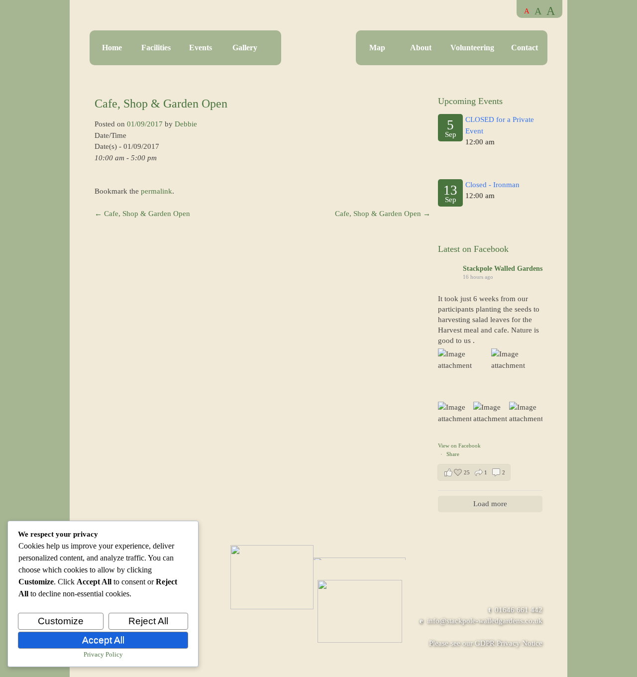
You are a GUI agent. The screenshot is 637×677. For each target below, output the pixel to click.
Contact (524, 47)
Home (112, 47)
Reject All (148, 621)
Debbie (186, 124)
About (420, 47)
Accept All (103, 640)
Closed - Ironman (492, 185)
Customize (61, 621)
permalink (156, 191)
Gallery (244, 47)
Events (200, 47)
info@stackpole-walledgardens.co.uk (484, 621)
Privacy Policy (103, 654)
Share (452, 454)
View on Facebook (459, 446)
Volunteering (472, 47)
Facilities (156, 47)
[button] (474, 472)
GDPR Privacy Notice (508, 643)
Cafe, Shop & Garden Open (142, 214)
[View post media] (463, 374)
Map (377, 47)
